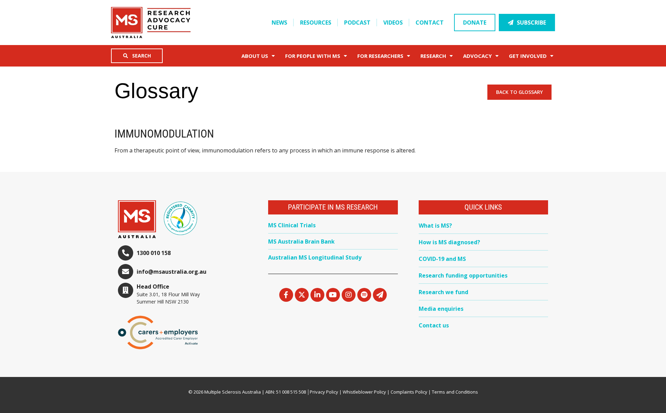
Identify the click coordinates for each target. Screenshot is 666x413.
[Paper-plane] (380, 295)
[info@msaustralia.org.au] (125, 271)
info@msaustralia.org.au (171, 271)
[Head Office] (125, 290)
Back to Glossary (519, 92)
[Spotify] (364, 295)
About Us (254, 55)
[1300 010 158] (125, 253)
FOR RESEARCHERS (380, 55)
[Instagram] (349, 295)
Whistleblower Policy (364, 392)
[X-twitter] (302, 295)
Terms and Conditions (455, 392)
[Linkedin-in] (317, 295)
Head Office (153, 286)
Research (433, 55)
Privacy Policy (324, 392)
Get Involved (528, 55)
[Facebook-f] (286, 295)
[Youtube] (333, 295)
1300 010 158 (154, 253)
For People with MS (312, 55)
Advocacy (477, 55)
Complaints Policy (409, 392)
